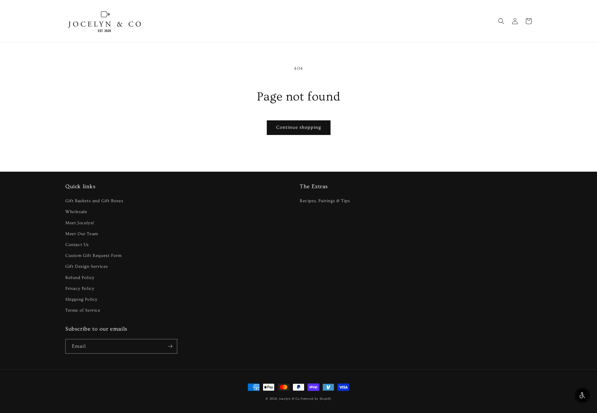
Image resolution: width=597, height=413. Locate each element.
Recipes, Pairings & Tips (325, 200)
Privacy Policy (79, 288)
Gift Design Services (86, 266)
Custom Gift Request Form (93, 255)
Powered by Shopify (316, 399)
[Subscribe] (170, 346)
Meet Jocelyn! (80, 222)
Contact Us (77, 244)
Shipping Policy (81, 299)
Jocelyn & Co (289, 399)
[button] (501, 21)
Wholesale (76, 211)
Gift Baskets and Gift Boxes (94, 200)
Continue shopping (298, 127)
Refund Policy (80, 277)
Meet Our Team (81, 233)
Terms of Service (82, 310)
